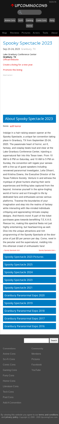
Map (4, 33)
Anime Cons (10, 20)
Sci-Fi (20, 20)
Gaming (29, 20)
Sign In (52, 2)
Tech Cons (8, 392)
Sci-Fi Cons (9, 359)
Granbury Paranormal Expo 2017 (24, 318)
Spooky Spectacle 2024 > (47, 250)
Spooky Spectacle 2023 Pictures (23, 256)
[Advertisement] (21, 94)
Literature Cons (10, 386)
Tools (45, 33)
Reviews (14, 33)
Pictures (26, 33)
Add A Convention (12, 402)
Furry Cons (8, 375)
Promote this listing (12, 69)
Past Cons (8, 397)
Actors (36, 33)
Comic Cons (41, 20)
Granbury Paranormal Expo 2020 (24, 295)
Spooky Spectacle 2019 (18, 303)
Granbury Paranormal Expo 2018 (24, 310)
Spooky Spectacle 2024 (18, 272)
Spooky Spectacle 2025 (18, 264)
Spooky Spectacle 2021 (18, 287)
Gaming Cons (10, 370)
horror (18, 126)
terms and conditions (48, 414)
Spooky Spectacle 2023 (18, 280)
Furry (52, 20)
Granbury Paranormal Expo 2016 (24, 326)
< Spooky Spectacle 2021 (11, 250)
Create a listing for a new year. (18, 64)
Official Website (11, 59)
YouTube (36, 370)
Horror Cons (9, 381)
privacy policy (11, 417)
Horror (29, 25)
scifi (12, 126)
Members (36, 354)
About (54, 33)
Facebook (37, 364)
